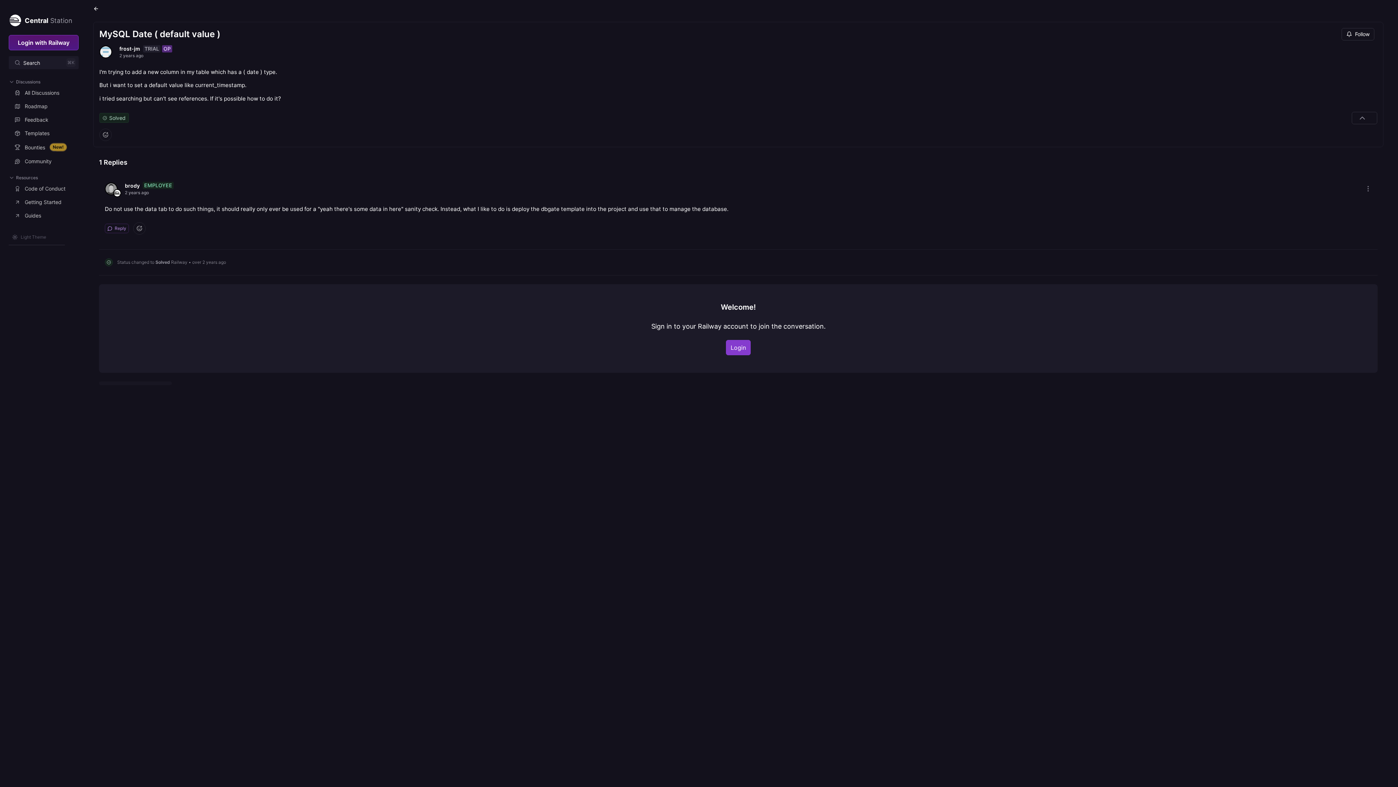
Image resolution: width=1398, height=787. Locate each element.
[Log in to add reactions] (105, 135)
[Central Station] (15, 19)
